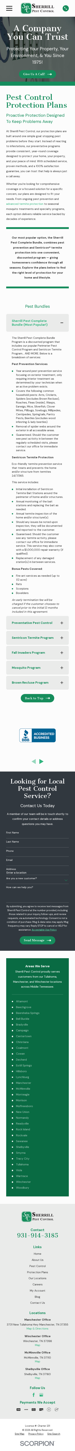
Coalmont (22, 1048)
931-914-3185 (37, 1235)
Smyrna (20, 1153)
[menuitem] (19, 1434)
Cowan (20, 1054)
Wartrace (22, 1176)
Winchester (23, 1182)
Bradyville (22, 1024)
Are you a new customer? (21, 878)
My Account (37, 1290)
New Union (22, 1112)
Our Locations (37, 1278)
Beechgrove (23, 1007)
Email (9, 860)
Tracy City (22, 1158)
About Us (38, 1260)
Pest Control (37, 1266)
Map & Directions (37, 1328)
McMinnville (23, 1089)
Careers (38, 1284)
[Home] (37, 8)
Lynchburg (22, 1077)
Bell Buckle (22, 1019)
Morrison (21, 1100)
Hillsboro (21, 1071)
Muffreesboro (24, 1106)
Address (11, 869)
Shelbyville (22, 1147)
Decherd (21, 1060)
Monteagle (22, 1094)
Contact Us (37, 1303)
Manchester (23, 1083)
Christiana (22, 1042)
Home (37, 1254)
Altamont (22, 1001)
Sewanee (22, 1141)
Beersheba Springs (28, 1013)
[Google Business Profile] (41, 1395)
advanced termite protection (24, 204)
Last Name (12, 841)
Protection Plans (37, 1272)
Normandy (22, 1118)
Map (37, 1345)
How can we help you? (19, 887)
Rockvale (21, 1135)
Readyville (22, 1123)
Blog (37, 1297)
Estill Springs (24, 1065)
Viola (19, 1170)
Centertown (23, 1036)
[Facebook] (33, 1395)
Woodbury (22, 1188)
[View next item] (41, 761)
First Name (12, 832)
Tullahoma (22, 1164)
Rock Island (23, 1129)
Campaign (22, 1030)
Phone (10, 851)
